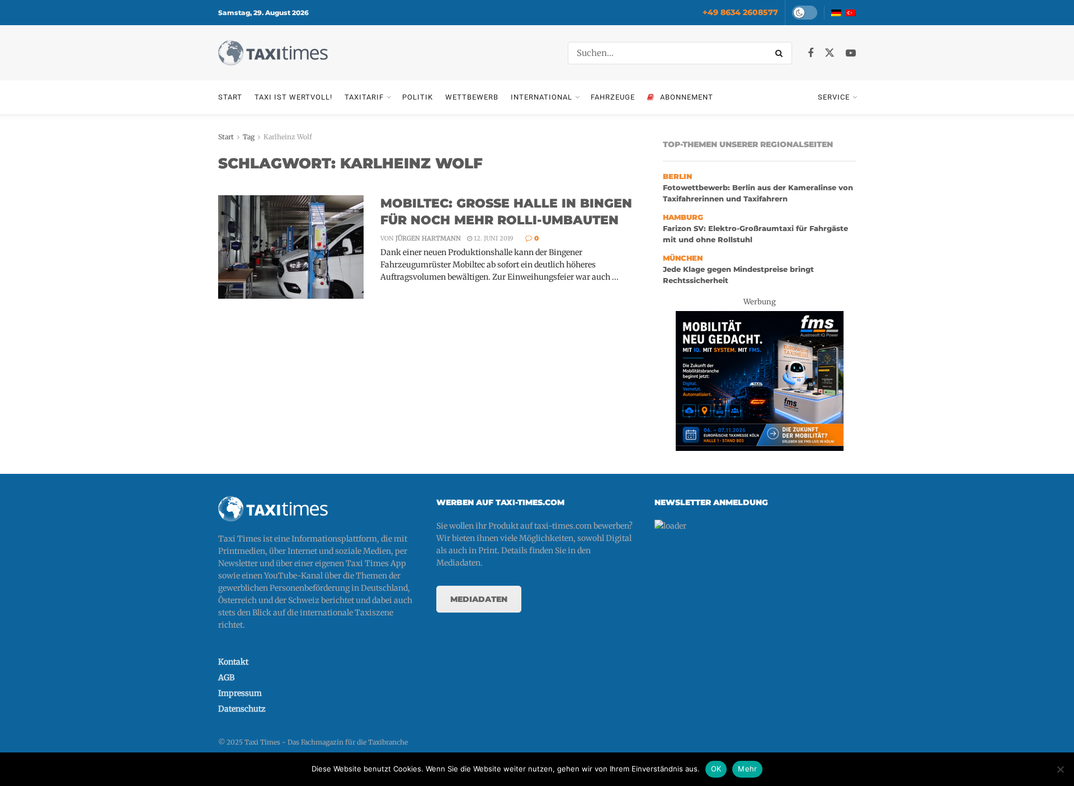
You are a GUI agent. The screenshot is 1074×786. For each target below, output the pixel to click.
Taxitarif (364, 97)
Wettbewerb (471, 97)
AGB (226, 677)
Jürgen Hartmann (428, 238)
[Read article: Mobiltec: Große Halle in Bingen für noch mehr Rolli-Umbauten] (291, 247)
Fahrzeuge (613, 97)
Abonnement (686, 97)
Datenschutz (242, 709)
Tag (249, 137)
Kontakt (233, 662)
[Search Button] (781, 53)
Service (834, 97)
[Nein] (1060, 769)
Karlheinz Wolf (287, 137)
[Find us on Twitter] (830, 53)
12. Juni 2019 (493, 238)
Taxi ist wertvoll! (293, 97)
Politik (417, 97)
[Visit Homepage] (273, 52)
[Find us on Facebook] (810, 53)
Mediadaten (478, 599)
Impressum (240, 693)
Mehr (747, 768)
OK (716, 768)
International (541, 97)
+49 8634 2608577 (740, 12)
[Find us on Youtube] (851, 53)
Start (230, 97)
